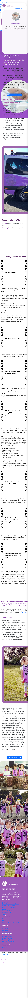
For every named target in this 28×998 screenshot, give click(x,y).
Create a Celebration (7, 911)
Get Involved (3, 2)
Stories (4, 920)
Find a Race (5, 902)
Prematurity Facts (7, 936)
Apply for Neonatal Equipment (10, 922)
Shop (3, 914)
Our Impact (5, 919)
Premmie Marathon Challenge (10, 904)
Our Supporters (6, 932)
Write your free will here (14, 95)
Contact (4, 948)
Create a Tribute (6, 912)
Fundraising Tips (6, 940)
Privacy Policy (4, 954)
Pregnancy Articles (7, 938)
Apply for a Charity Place (9, 907)
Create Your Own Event (8, 905)
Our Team (5, 930)
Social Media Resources (8, 941)
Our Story (5, 928)
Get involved (18, 8)
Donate (4, 909)
